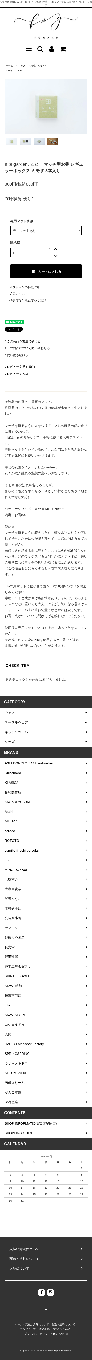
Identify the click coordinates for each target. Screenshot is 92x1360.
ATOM (64, 1333)
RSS (55, 1333)
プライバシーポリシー (37, 1333)
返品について (18, 294)
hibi (20, 70)
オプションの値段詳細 (24, 287)
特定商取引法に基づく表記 (27, 300)
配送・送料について (63, 1324)
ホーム (9, 65)
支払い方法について (37, 1324)
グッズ (21, 65)
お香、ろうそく (38, 65)
